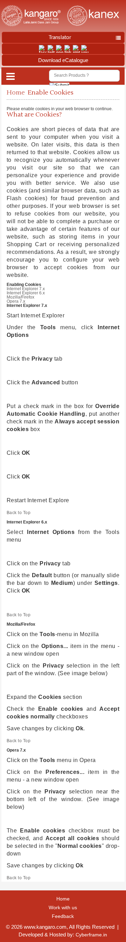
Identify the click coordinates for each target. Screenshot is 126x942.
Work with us (63, 907)
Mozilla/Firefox (20, 297)
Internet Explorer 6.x (26, 293)
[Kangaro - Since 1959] (31, 16)
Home (16, 93)
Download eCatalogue (63, 60)
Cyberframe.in (91, 934)
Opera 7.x (16, 301)
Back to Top (19, 512)
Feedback (63, 916)
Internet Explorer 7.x (26, 288)
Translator (60, 37)
